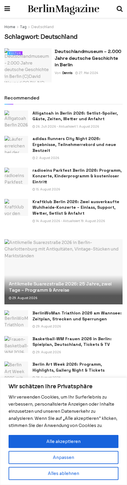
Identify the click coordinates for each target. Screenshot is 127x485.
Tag (23, 27)
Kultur (15, 53)
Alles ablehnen (63, 473)
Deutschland (42, 27)
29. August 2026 (25, 298)
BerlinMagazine (63, 9)
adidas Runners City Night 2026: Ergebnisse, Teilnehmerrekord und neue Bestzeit (74, 144)
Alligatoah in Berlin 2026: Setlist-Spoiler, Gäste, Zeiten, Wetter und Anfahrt (75, 116)
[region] (63, 431)
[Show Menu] (7, 9)
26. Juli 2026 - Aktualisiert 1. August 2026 (67, 127)
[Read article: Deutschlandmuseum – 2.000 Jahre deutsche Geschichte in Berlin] (28, 65)
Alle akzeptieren (63, 441)
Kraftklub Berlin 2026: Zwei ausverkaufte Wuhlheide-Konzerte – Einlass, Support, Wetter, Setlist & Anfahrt (75, 207)
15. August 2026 (47, 189)
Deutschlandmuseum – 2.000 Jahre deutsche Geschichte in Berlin (88, 58)
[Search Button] (120, 9)
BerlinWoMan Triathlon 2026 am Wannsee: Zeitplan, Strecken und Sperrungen (77, 316)
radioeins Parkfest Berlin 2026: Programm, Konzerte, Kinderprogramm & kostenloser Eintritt (77, 176)
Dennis (67, 73)
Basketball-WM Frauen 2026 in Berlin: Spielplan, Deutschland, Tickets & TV (72, 341)
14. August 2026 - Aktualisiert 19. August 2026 (70, 221)
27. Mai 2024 (88, 73)
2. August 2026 (47, 158)
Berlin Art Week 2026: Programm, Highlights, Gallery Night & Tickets (68, 367)
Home (9, 27)
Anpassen (63, 457)
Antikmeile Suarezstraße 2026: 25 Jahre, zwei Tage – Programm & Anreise (60, 287)
